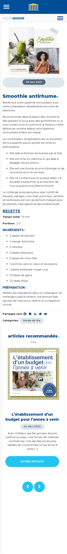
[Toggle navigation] (6, 7)
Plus (33, 342)
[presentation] (27, 487)
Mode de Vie (31, 320)
